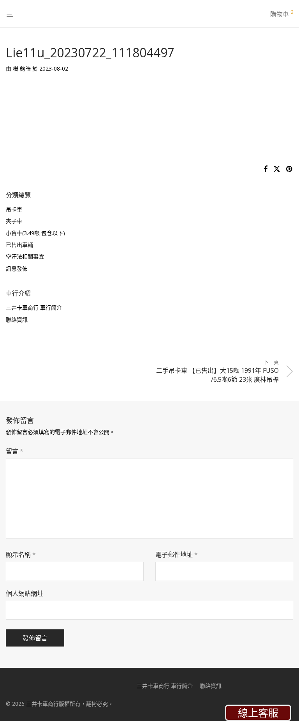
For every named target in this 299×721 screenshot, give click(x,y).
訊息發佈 (17, 268)
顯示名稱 (21, 554)
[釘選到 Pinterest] (289, 169)
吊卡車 (14, 209)
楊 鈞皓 (22, 68)
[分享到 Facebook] (265, 169)
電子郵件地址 (176, 554)
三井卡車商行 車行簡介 (34, 307)
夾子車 (14, 221)
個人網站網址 (24, 593)
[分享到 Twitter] (276, 169)
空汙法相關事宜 (25, 256)
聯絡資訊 (17, 319)
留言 (14, 451)
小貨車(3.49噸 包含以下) (35, 233)
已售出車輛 (19, 244)
